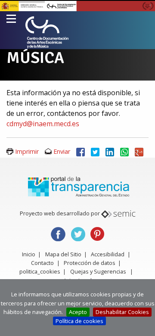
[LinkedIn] (109, 151)
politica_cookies (39, 271)
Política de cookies (79, 321)
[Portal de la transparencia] (77, 186)
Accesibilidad (107, 254)
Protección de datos (89, 263)
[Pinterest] (97, 233)
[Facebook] (80, 151)
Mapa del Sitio (63, 254)
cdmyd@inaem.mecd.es (42, 123)
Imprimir (27, 151)
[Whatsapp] (124, 151)
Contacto (42, 263)
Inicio (28, 254)
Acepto (78, 312)
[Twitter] (95, 151)
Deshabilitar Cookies (122, 312)
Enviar (61, 151)
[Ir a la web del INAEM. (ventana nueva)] (77, 5)
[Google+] (139, 151)
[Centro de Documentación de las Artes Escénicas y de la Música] (46, 32)
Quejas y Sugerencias (98, 271)
